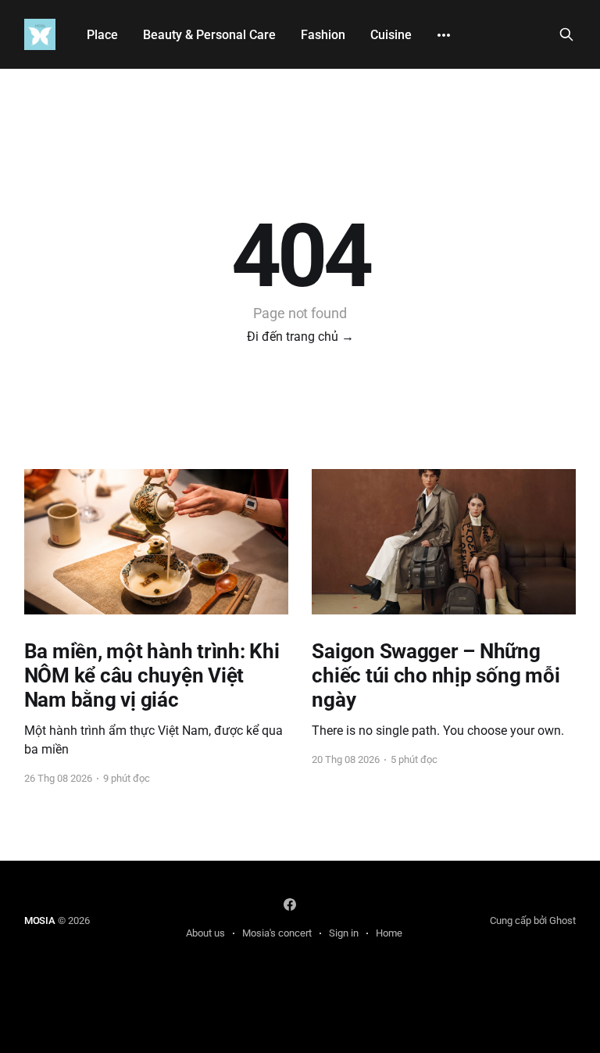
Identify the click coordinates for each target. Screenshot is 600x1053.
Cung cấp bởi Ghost (533, 920)
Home (389, 933)
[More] (443, 35)
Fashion (323, 34)
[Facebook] (290, 904)
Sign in (344, 933)
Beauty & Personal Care (209, 34)
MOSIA (39, 920)
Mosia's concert (277, 933)
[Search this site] (566, 34)
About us (205, 933)
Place (102, 34)
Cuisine (391, 34)
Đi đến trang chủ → (300, 336)
